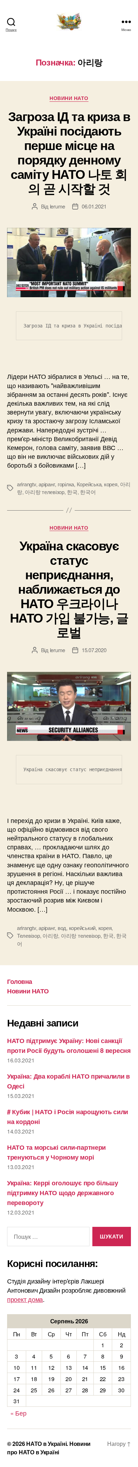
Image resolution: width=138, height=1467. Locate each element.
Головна (19, 981)
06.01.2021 (94, 206)
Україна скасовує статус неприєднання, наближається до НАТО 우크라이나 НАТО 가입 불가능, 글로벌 (69, 588)
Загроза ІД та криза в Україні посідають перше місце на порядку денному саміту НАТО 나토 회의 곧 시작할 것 (69, 152)
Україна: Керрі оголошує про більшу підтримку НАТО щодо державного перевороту (62, 1192)
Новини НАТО (69, 98)
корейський (82, 927)
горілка (66, 484)
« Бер (18, 1412)
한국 (72, 491)
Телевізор (28, 935)
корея (110, 484)
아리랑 (50, 935)
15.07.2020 (94, 650)
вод (62, 927)
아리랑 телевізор (44, 491)
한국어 (88, 491)
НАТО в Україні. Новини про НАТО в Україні (49, 1448)
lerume (57, 206)
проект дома (25, 1299)
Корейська (89, 484)
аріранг (47, 484)
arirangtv (26, 484)
